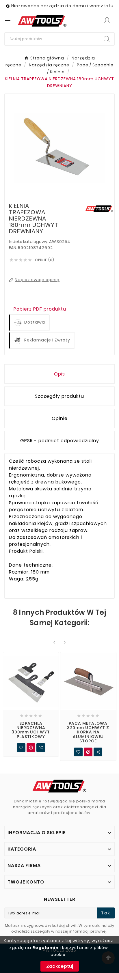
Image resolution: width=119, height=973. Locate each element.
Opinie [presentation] (60, 418)
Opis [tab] (59, 374)
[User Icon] (107, 20)
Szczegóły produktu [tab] (59, 396)
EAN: (13, 248)
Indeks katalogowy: (29, 241)
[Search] (106, 39)
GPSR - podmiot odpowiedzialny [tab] (59, 440)
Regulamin (45, 947)
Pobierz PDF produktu (40, 309)
